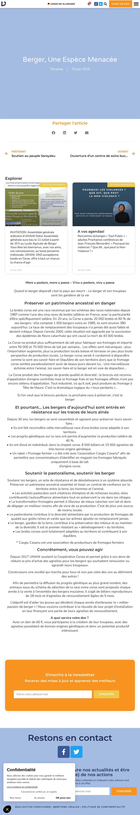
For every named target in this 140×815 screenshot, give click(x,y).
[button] (105, 4)
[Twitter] (101, 4)
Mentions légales (66, 807)
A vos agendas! (91, 231)
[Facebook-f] (96, 4)
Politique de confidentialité (103, 807)
